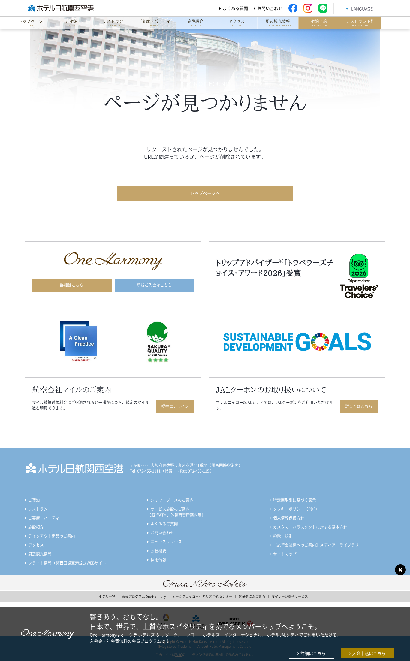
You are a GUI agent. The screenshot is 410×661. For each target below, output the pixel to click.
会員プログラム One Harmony (144, 596)
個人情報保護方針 (288, 518)
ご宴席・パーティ (43, 518)
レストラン (38, 509)
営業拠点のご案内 (252, 596)
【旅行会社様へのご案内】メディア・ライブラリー (318, 545)
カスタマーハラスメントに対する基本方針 (310, 527)
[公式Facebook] (292, 8)
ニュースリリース (166, 541)
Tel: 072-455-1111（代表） (153, 471)
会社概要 (158, 550)
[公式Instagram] (307, 8)
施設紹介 (36, 527)
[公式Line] (322, 8)
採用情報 (158, 559)
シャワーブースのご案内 (172, 500)
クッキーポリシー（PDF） (296, 509)
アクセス (36, 545)
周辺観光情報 (40, 554)
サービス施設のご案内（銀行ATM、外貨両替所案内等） (176, 512)
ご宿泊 (34, 500)
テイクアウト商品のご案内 (51, 536)
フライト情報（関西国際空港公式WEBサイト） (69, 563)
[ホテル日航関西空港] (68, 8)
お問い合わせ (269, 8)
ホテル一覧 (107, 596)
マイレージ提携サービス (290, 596)
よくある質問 (235, 8)
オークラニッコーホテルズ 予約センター (202, 596)
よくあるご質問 (164, 523)
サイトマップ (285, 554)
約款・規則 (283, 536)
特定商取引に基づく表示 (294, 500)
